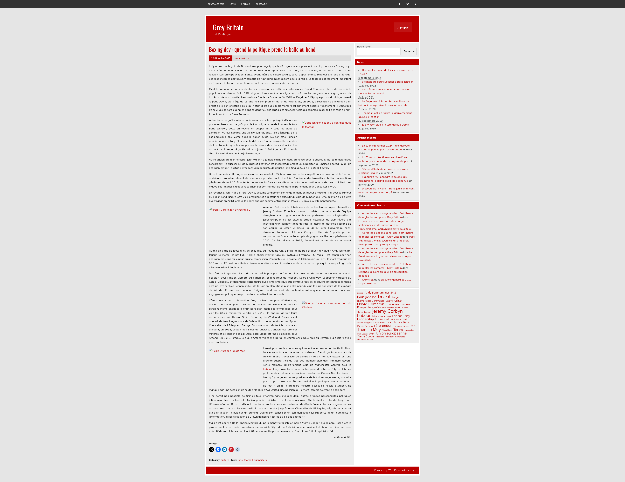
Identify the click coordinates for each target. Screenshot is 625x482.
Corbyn (389, 301)
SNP (413, 326)
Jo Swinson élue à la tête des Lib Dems (385, 124)
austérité (390, 292)
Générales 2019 (216, 4)
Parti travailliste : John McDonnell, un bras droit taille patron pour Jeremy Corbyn (386, 240)
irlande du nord (363, 312)
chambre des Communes (370, 301)
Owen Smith (379, 322)
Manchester (396, 319)
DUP (388, 304)
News (233, 4)
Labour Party (401, 316)
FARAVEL (368, 279)
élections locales (365, 339)
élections (380, 337)
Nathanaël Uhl (242, 58)
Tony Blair (387, 330)
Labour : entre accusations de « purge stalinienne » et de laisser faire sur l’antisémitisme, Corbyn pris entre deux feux (384, 224)
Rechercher (364, 46)
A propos (403, 27)
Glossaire (261, 4)
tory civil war (410, 330)
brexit (384, 296)
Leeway (410, 470)
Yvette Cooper (366, 336)
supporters (260, 460)
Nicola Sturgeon (364, 322)
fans (240, 460)
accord (360, 293)
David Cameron (370, 304)
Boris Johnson (366, 297)
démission (398, 304)
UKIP (371, 334)
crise (398, 300)
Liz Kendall (382, 319)
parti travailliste (398, 322)
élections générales (395, 336)
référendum (384, 325)
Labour (267, 369)
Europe (361, 307)
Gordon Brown (393, 308)
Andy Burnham (374, 292)
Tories (398, 329)
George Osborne (377, 307)
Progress (369, 326)
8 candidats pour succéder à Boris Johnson (387, 81)
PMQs (360, 326)
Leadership (365, 319)
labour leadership (381, 316)
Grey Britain (228, 27)
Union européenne (391, 333)
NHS (405, 319)
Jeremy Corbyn (387, 311)
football (248, 460)
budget (395, 297)
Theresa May (369, 329)
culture (225, 460)
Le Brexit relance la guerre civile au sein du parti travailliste (385, 256)
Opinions (245, 4)
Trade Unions (362, 334)
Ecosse (409, 304)
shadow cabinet (402, 326)
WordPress (394, 470)
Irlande (405, 308)
